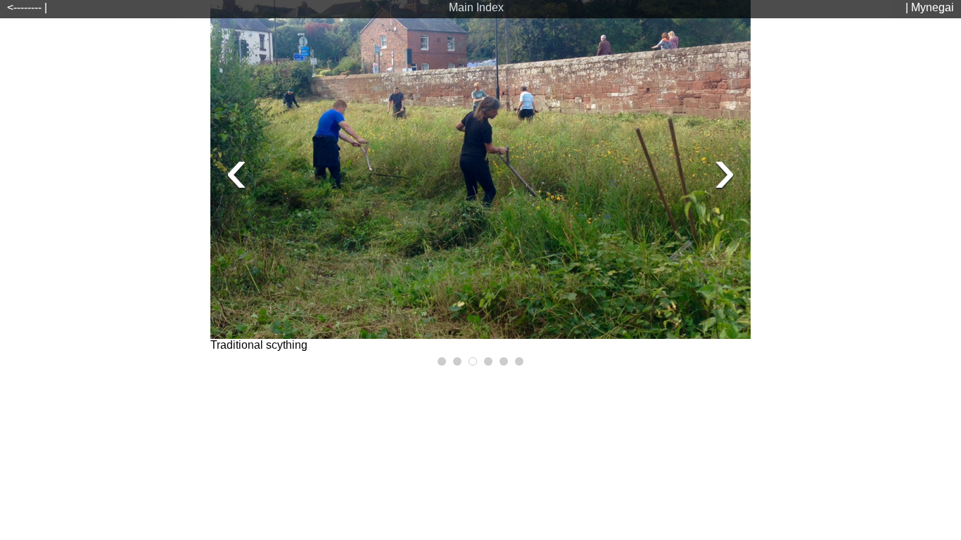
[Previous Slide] (236, 169)
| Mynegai (929, 7)
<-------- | (27, 7)
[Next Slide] (725, 169)
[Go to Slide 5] (503, 361)
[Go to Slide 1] (442, 361)
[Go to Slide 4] (488, 361)
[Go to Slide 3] (473, 361)
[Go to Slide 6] (519, 361)
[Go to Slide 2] (457, 361)
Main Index (476, 7)
